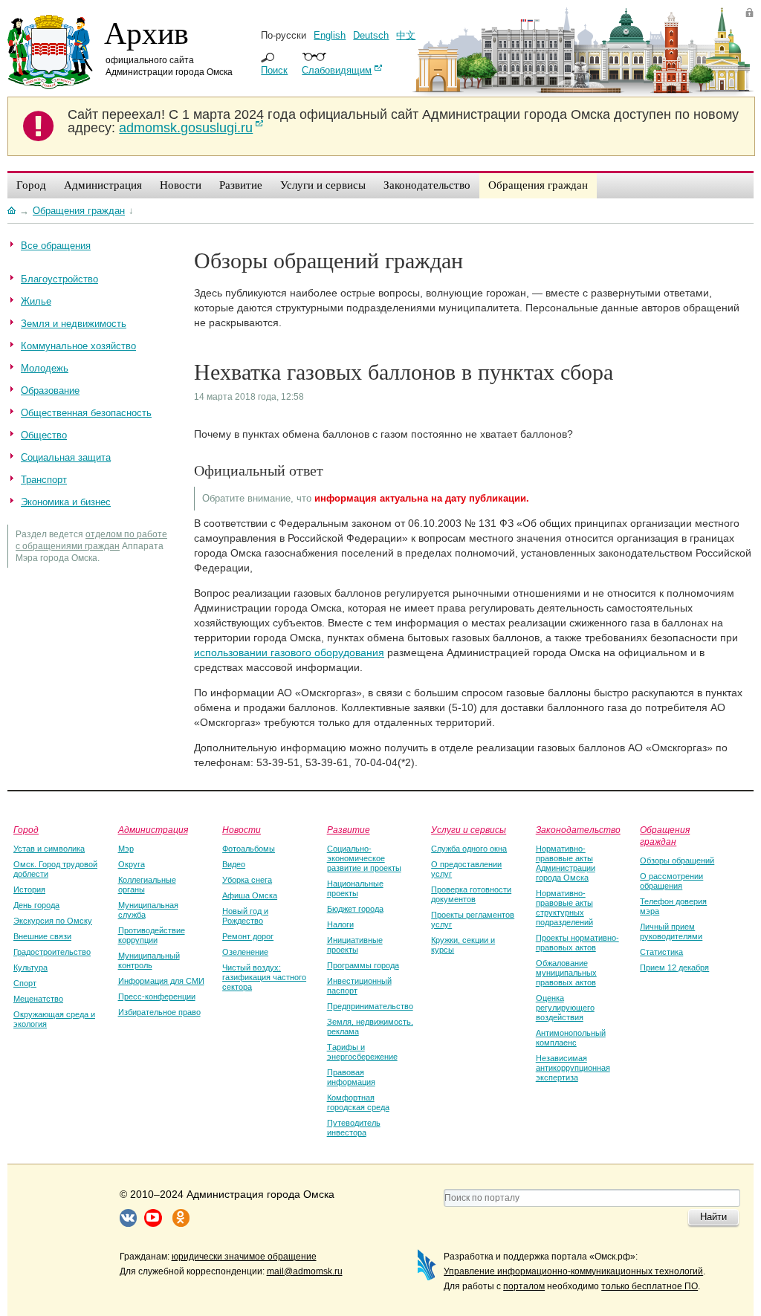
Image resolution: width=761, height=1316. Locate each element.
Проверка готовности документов (471, 894)
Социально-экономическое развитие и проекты (364, 858)
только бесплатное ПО (649, 1286)
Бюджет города (355, 908)
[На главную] (11, 210)
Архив (146, 32)
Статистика (661, 951)
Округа (131, 864)
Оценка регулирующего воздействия (565, 1008)
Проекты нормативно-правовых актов (577, 942)
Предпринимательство (370, 1006)
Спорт (24, 983)
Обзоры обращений (677, 860)
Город (26, 829)
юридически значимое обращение (244, 1256)
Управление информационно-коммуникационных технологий (573, 1271)
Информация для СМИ (161, 980)
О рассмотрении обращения (671, 881)
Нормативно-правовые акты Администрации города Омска (565, 863)
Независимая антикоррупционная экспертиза (573, 1068)
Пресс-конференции (156, 996)
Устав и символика (49, 848)
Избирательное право (159, 1012)
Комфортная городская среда (358, 1102)
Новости (241, 829)
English (330, 35)
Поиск (274, 70)
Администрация (153, 829)
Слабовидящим (337, 70)
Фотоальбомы (248, 848)
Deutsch (371, 35)
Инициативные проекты (355, 945)
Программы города (363, 965)
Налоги (340, 924)
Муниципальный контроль (149, 960)
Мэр (126, 848)
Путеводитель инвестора (353, 1127)
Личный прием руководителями (671, 931)
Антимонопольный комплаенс (571, 1037)
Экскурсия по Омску (52, 920)
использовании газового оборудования (289, 652)
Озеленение (245, 951)
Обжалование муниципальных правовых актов (566, 973)
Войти (749, 12)
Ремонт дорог (247, 936)
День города (36, 905)
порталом (524, 1286)
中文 (405, 35)
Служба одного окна (469, 848)
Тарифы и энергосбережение (362, 1052)
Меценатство (38, 998)
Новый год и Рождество (245, 916)
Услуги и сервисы (468, 829)
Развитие (348, 829)
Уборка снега (247, 879)
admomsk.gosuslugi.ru (186, 127)
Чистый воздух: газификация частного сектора (264, 977)
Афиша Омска (249, 895)
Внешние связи (42, 936)
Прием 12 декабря (674, 967)
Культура (30, 967)
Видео (233, 864)
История (29, 889)
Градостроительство (52, 951)
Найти (713, 1216)
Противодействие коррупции (151, 935)
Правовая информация (351, 1077)
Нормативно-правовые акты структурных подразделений (564, 908)
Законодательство (578, 829)
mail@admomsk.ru (305, 1271)
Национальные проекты (355, 888)
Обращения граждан (665, 835)
